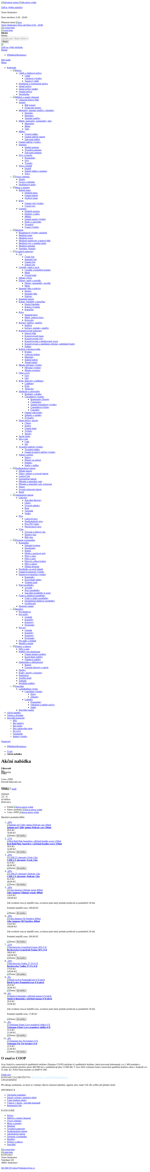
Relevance (6, 802)
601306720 (6, 1168)
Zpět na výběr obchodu (12, 47)
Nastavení (5, 741)
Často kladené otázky (17, 1100)
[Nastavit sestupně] (23, 807)
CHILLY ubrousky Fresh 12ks (22, 860)
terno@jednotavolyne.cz (23, 1168)
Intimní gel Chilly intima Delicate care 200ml (29, 827)
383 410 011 (37, 1077)
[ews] (19, 22)
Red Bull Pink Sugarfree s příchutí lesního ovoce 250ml (34, 844)
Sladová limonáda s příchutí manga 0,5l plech (29, 998)
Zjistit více (6, 1074)
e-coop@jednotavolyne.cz (56, 1077)
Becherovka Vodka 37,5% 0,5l (22, 966)
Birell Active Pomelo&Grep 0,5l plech (25, 982)
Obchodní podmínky (16, 1095)
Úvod (9, 751)
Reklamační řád (14, 1105)
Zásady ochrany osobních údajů (21, 1097)
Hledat (4, 50)
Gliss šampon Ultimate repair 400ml (24, 892)
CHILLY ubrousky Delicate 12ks (23, 876)
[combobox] (14, 38)
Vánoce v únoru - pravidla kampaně (23, 1103)
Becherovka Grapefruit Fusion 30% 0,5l (27, 950)
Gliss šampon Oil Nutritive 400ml (23, 921)
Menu (4, 62)
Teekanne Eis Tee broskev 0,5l (22, 1043)
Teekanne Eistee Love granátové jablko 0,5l (28, 1027)
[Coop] (2, 44)
